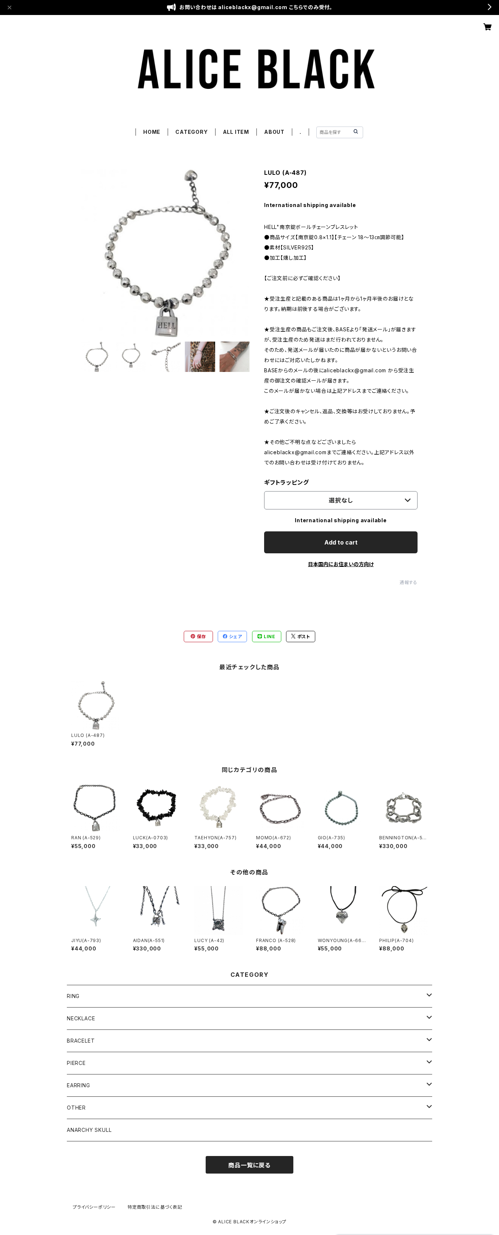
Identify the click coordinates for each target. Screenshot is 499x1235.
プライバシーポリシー (94, 1207)
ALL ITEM (236, 132)
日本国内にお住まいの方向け (341, 564)
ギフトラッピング (286, 482)
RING (73, 996)
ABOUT (274, 132)
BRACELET (81, 1041)
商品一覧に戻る (249, 1165)
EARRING (78, 1085)
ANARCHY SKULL (89, 1130)
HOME (151, 132)
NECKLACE (81, 1018)
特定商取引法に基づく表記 (154, 1207)
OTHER (76, 1107)
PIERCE (76, 1063)
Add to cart (341, 542)
